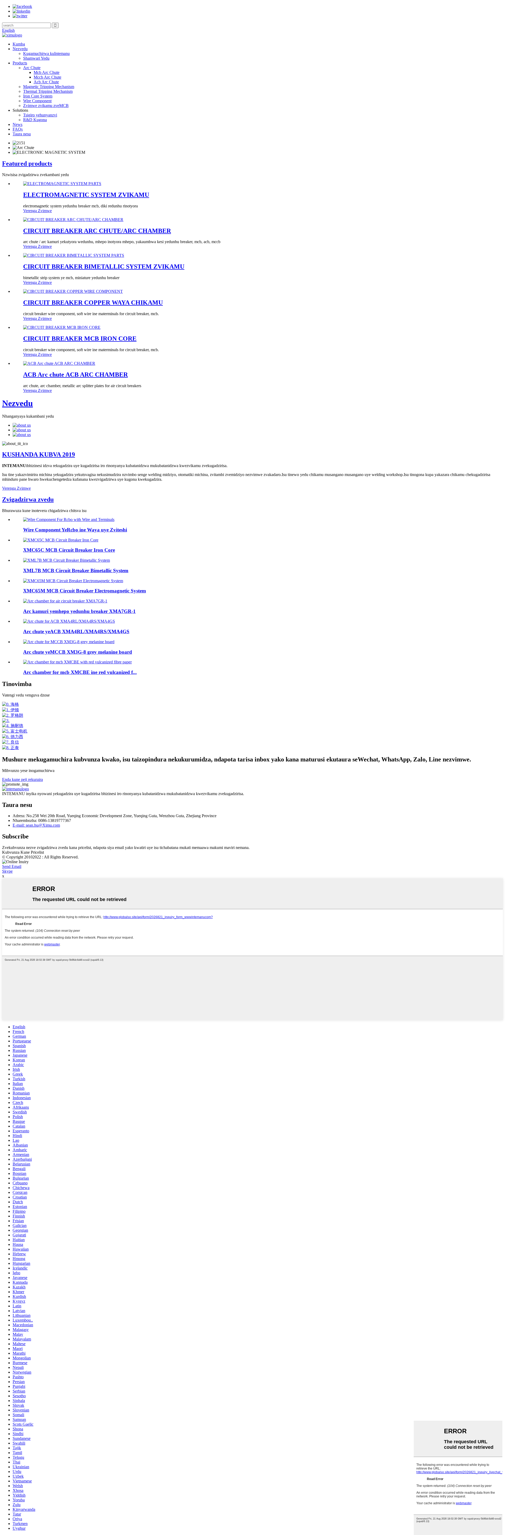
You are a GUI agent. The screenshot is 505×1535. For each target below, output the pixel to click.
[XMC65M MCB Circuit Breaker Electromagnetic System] (73, 581)
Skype (7, 871)
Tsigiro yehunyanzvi (40, 115)
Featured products (27, 163)
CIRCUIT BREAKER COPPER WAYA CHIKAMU (93, 302)
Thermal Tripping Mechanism (48, 91)
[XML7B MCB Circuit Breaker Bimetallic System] (66, 560)
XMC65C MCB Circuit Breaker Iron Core (69, 550)
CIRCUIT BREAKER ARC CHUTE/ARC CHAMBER (97, 230)
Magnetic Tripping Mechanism (48, 86)
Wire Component (37, 101)
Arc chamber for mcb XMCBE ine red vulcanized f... (80, 672)
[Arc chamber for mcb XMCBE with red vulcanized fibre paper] (77, 662)
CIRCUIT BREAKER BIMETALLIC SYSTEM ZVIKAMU (103, 266)
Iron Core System (37, 96)
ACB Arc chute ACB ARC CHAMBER (75, 374)
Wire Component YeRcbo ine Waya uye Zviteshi (75, 530)
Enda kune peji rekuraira (22, 779)
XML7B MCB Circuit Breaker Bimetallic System (75, 570)
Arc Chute (32, 67)
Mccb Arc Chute (47, 77)
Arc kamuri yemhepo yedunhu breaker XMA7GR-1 (79, 611)
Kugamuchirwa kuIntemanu (46, 53)
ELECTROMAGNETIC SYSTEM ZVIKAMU (86, 194)
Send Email (11, 866)
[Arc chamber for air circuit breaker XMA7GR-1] (65, 601)
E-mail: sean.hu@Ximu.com (36, 825)
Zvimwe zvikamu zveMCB (46, 105)
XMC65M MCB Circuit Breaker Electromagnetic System (84, 590)
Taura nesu (22, 134)
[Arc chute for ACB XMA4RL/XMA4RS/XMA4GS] (69, 621)
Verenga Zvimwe (37, 210)
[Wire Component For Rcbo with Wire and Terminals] (68, 519)
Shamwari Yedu (36, 58)
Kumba (19, 44)
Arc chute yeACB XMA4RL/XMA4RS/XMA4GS (76, 631)
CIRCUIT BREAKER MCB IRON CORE (80, 338)
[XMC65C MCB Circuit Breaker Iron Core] (60, 540)
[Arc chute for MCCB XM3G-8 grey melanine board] (68, 641)
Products (20, 63)
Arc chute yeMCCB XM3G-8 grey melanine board (77, 652)
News (17, 124)
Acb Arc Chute (46, 82)
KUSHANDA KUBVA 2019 (38, 454)
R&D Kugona (35, 119)
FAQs (18, 129)
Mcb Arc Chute (46, 72)
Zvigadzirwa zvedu (28, 499)
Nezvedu (20, 49)
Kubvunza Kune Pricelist (23, 852)
